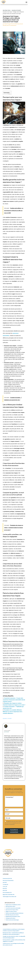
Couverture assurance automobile (13, 908)
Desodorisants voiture (10, 906)
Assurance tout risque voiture (12, 909)
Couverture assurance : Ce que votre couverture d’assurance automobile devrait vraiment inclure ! (14, 700)
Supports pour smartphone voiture (13, 904)
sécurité (9, 718)
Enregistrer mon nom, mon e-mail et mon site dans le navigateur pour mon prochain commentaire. (13, 823)
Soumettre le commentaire (14, 831)
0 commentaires (12, 25)
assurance (5, 718)
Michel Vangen (8, 23)
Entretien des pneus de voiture (12, 914)
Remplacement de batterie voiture (13, 916)
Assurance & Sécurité (7, 880)
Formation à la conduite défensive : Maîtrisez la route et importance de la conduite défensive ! (12, 711)
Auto (8, 25)
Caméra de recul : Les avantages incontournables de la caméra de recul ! (13, 944)
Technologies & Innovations (8, 896)
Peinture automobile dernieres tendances (14, 913)
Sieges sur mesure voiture (11, 911)
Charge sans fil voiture (10, 918)
